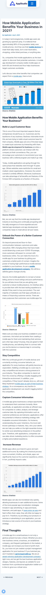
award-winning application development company (21, 557)
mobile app (17, 76)
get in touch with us (23, 554)
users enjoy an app (31, 510)
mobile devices (35, 47)
